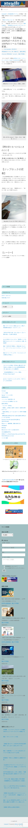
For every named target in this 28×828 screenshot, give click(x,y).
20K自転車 (4, 425)
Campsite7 (4, 14)
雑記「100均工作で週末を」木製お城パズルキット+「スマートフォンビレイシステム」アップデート (14, 348)
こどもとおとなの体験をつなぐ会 (9, 401)
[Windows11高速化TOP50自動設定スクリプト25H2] (8, 651)
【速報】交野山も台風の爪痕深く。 (12, 807)
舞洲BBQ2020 (5, 397)
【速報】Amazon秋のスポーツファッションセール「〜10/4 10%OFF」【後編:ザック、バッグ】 (14, 794)
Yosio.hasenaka (7, 49)
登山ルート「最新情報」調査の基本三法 (11, 423)
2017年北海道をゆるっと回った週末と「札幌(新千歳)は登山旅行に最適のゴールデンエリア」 (14, 773)
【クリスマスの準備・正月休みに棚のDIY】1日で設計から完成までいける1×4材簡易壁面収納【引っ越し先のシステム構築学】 (14, 367)
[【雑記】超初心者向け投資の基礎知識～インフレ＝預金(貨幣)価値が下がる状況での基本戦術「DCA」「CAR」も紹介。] (8, 631)
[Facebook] (17, 825)
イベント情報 (5, 393)
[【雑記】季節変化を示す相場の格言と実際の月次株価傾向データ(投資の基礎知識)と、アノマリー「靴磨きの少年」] (8, 612)
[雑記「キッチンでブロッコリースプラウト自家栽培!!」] (8, 689)
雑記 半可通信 (21, 54)
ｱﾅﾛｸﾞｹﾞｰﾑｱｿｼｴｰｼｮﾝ (6, 295)
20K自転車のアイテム (13, 14)
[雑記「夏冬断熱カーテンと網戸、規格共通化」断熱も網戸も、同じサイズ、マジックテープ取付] (8, 709)
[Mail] (19, 825)
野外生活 (4, 427)
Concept (4, 390)
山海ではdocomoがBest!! (9, 479)
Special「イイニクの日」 (7, 395)
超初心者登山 (5, 403)
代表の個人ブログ (6, 297)
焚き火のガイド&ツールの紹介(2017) (10, 429)
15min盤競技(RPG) (6, 432)
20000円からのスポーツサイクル (15, 25)
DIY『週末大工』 (15, 51)
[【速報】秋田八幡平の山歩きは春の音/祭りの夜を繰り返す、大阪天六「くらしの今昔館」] (8, 670)
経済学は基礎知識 (6, 603)
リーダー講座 (5, 438)
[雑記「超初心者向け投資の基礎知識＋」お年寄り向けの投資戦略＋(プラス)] (8, 593)
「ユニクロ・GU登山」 (7, 405)
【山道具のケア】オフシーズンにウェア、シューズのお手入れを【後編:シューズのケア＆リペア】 (14, 766)
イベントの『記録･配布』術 (8, 399)
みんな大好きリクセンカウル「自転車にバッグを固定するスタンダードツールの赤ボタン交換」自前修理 (14, 341)
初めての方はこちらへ (8, 19)
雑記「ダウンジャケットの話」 (11, 736)
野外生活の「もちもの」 (12, 54)
